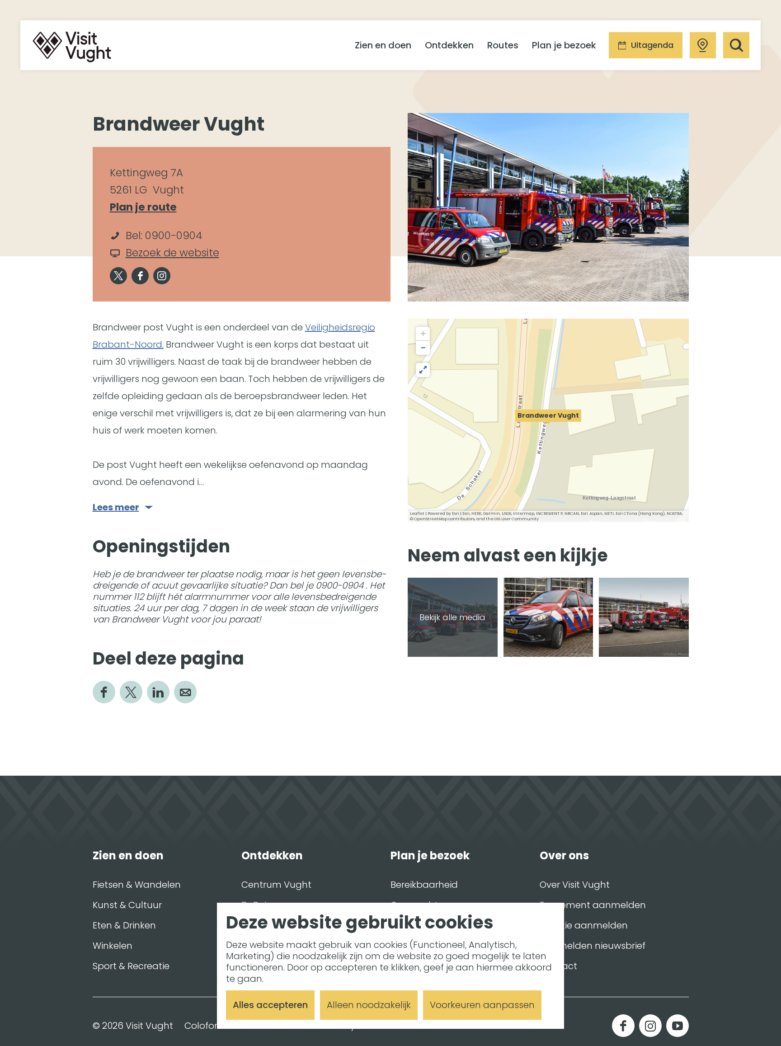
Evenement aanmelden (593, 905)
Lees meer (116, 507)
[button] (548, 420)
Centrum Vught (276, 884)
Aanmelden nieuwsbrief (592, 945)
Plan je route (147, 207)
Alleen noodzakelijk (369, 1005)
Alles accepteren (270, 1005)
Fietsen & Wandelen (137, 884)
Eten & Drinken (124, 925)
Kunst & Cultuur (127, 905)
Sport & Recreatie (131, 966)
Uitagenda (652, 45)
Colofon (202, 1026)
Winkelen (112, 945)
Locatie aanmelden (584, 925)
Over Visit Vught (575, 884)
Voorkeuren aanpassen (482, 1005)
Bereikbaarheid (424, 884)
